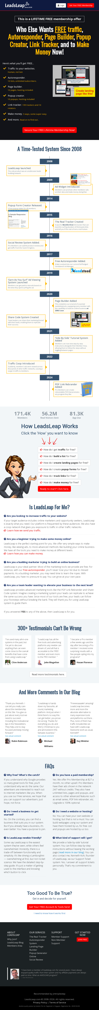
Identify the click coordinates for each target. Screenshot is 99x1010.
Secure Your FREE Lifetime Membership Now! (49, 130)
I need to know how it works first (49, 913)
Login (61, 5)
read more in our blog (71, 852)
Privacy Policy (40, 1002)
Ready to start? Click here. (54, 488)
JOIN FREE (82, 939)
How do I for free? (59, 456)
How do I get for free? (59, 449)
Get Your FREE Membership (80, 5)
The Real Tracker (38, 936)
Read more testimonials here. (48, 674)
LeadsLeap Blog (15, 942)
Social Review (36, 959)
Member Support (60, 936)
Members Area (14, 945)
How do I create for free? (64, 469)
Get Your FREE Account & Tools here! (49, 906)
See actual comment (13, 736)
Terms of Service (57, 1002)
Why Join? (12, 939)
